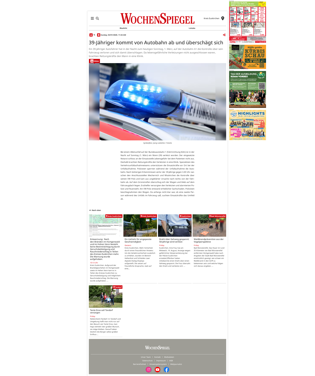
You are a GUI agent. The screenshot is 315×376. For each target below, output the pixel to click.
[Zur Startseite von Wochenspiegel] (157, 18)
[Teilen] (224, 35)
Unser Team (146, 357)
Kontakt (157, 357)
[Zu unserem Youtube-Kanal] (157, 369)
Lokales (192, 28)
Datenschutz (147, 360)
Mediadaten (169, 357)
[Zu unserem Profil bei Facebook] (166, 369)
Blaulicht (123, 28)
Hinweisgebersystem (158, 364)
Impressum (161, 360)
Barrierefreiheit (139, 364)
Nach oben (96, 210)
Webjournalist (176, 364)
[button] (92, 18)
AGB (171, 360)
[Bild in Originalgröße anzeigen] (157, 101)
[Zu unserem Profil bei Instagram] (148, 369)
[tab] (94, 61)
